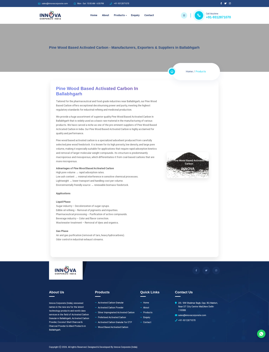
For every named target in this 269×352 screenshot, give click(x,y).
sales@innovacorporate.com (55, 3)
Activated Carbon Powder (110, 308)
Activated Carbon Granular (111, 303)
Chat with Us (261, 334)
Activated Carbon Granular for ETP (115, 322)
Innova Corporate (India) (125, 347)
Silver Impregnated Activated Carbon (116, 312)
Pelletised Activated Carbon (112, 317)
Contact (149, 15)
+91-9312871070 (218, 17)
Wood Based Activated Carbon (113, 327)
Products (119, 15)
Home (93, 15)
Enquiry (135, 15)
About (105, 15)
